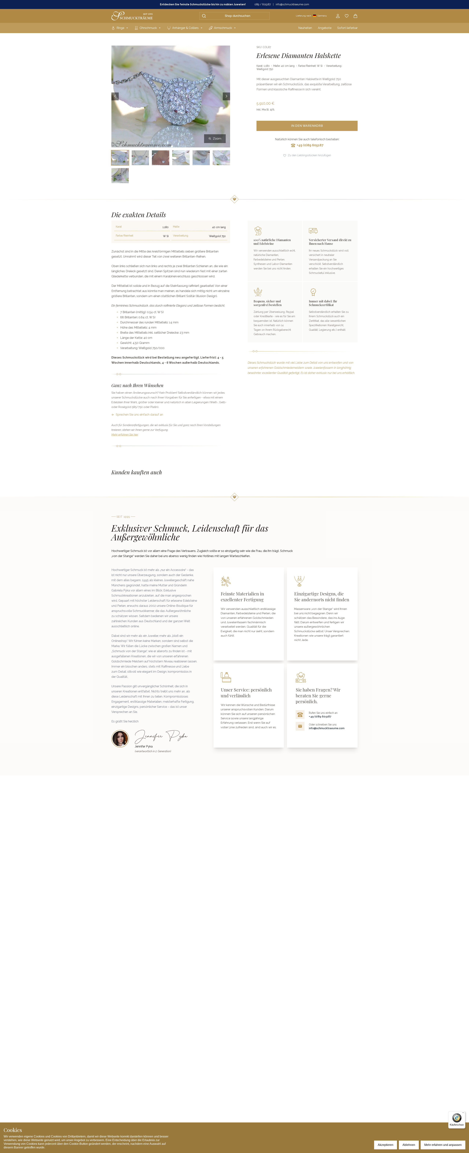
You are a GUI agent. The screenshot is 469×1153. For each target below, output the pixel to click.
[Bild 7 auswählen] (120, 175)
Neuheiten (305, 28)
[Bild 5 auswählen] (201, 157)
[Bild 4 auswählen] (181, 157)
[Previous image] (115, 96)
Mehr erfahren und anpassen (443, 1144)
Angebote (324, 28)
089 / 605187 (262, 4)
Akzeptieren (385, 1144)
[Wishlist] (346, 16)
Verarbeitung (180, 235)
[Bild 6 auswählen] (221, 157)
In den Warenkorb (307, 126)
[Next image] (226, 96)
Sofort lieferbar (347, 28)
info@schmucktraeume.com (292, 4)
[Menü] (463, 1113)
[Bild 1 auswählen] (120, 157)
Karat (119, 226)
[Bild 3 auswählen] (160, 157)
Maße (176, 226)
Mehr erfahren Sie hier (124, 434)
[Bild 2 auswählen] (140, 157)
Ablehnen (408, 1144)
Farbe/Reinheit (124, 235)
